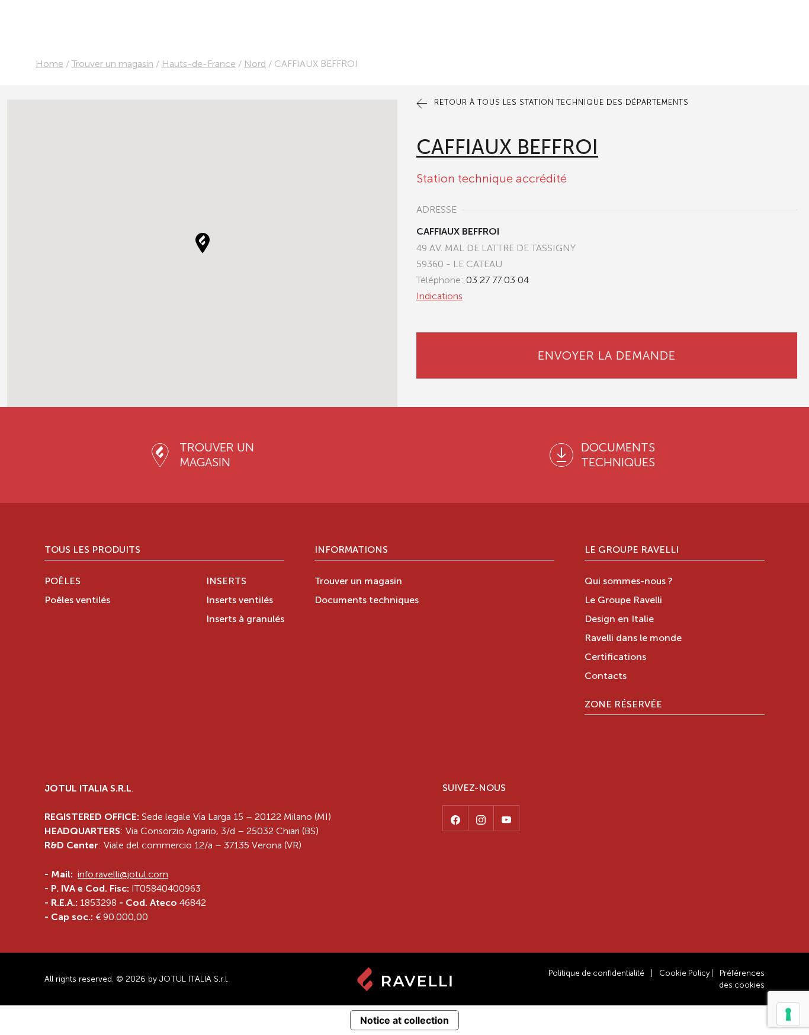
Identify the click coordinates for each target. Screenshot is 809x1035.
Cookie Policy (684, 973)
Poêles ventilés (77, 600)
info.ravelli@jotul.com (123, 874)
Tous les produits (92, 550)
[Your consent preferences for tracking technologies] (788, 1014)
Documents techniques (366, 600)
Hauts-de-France (199, 63)
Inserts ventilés (239, 600)
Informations (351, 550)
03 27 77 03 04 (497, 280)
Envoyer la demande (607, 355)
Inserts (226, 582)
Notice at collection (404, 1020)
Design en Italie (619, 619)
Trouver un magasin (112, 63)
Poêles (62, 582)
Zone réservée (623, 705)
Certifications (615, 657)
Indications (439, 296)
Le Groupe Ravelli (632, 550)
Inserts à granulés (245, 619)
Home (49, 63)
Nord (255, 63)
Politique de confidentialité (596, 973)
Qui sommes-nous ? (629, 582)
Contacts (606, 676)
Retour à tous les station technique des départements (560, 102)
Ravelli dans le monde (633, 638)
